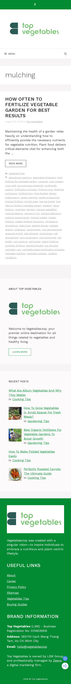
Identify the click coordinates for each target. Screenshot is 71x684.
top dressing (51, 245)
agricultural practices (20, 177)
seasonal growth (14, 233)
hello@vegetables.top (32, 646)
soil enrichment (47, 237)
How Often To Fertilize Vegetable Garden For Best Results (31, 107)
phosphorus (11, 225)
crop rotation (56, 181)
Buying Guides (17, 604)
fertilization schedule (25, 189)
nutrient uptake (39, 217)
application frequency (44, 177)
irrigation (47, 205)
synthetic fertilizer (15, 245)
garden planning (29, 197)
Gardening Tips (17, 173)
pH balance (51, 221)
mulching (20, 209)
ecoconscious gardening (30, 185)
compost (43, 181)
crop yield (10, 185)
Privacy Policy (16, 587)
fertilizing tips (26, 193)
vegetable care (13, 249)
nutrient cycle (32, 213)
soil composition (29, 237)
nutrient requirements (17, 217)
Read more (16, 163)
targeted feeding (34, 245)
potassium (20, 229)
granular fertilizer (14, 201)
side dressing (31, 233)
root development (52, 229)
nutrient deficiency (51, 213)
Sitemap (13, 592)
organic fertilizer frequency (29, 221)
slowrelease (46, 233)
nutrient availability (46, 209)
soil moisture (20, 241)
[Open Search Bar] (65, 54)
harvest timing (47, 201)
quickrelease (34, 229)
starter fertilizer (50, 241)
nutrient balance (14, 213)
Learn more (19, 352)
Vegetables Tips (18, 598)
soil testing (34, 241)
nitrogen (30, 209)
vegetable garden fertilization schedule (43, 249)
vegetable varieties (37, 253)
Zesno (57, 660)
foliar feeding (41, 193)
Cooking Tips (21, 399)
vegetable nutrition (15, 253)
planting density (40, 225)
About (11, 575)
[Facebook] (35, 5)
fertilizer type (46, 189)
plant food (24, 225)
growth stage (31, 201)
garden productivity (49, 197)
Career (11, 581)
